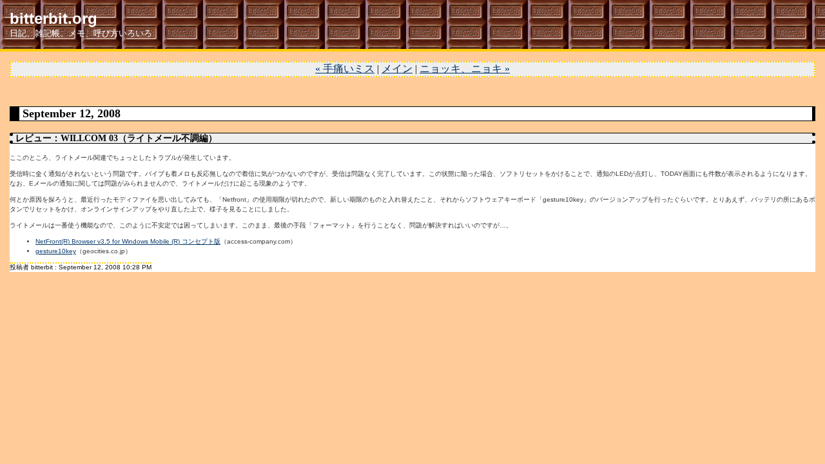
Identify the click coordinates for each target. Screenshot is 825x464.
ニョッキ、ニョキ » (465, 68)
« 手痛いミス (344, 68)
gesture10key (55, 251)
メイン (397, 68)
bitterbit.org (53, 18)
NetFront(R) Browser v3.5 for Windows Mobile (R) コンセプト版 (127, 241)
